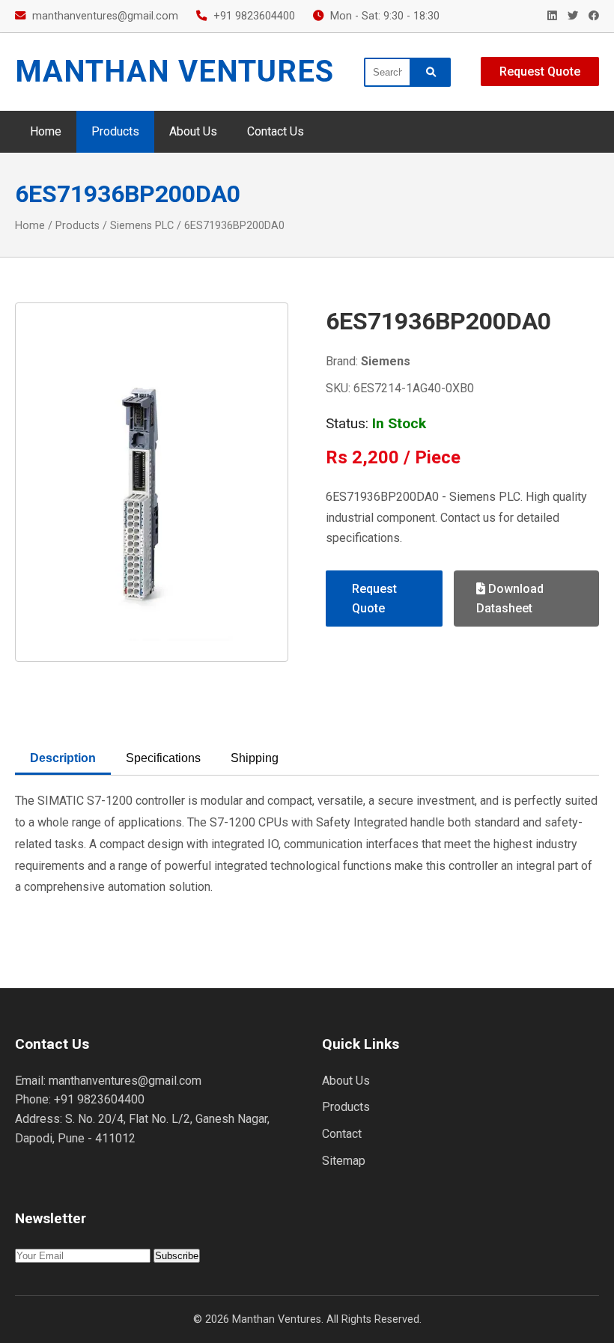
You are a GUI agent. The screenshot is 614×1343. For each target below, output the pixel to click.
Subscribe (176, 1255)
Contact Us (275, 131)
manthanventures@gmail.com (105, 16)
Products (115, 131)
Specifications (163, 758)
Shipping (255, 758)
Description (63, 758)
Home (45, 131)
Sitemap (343, 1161)
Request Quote (539, 71)
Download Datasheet (510, 598)
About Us (193, 131)
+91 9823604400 (254, 16)
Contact (342, 1134)
